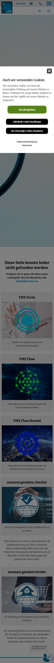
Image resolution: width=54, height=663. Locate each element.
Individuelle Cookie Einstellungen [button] (27, 121)
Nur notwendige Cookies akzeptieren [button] (27, 131)
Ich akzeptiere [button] (27, 109)
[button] (49, 71)
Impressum (27, 145)
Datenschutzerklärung (27, 141)
